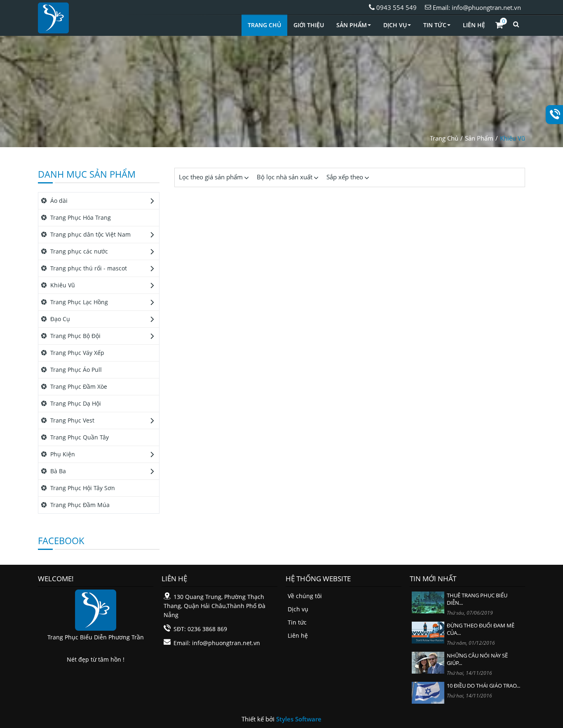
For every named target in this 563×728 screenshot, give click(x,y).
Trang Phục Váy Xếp (76, 353)
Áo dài (58, 200)
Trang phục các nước (78, 251)
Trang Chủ (264, 25)
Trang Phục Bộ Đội (75, 336)
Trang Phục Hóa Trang (80, 217)
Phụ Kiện (62, 454)
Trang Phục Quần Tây (79, 437)
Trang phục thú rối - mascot (88, 268)
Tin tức (297, 622)
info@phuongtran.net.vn (486, 7)
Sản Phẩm (351, 25)
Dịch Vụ (395, 25)
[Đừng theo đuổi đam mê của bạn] (428, 632)
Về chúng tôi (305, 596)
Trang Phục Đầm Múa (79, 505)
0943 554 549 (396, 7)
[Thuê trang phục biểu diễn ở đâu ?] (428, 602)
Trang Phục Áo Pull (75, 369)
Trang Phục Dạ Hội (75, 403)
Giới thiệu (308, 25)
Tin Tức (434, 25)
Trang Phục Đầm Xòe (78, 386)
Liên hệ (298, 635)
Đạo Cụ (59, 319)
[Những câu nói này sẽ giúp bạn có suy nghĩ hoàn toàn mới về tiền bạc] (428, 662)
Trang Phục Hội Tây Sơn (82, 488)
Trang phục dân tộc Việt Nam (90, 234)
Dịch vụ (298, 609)
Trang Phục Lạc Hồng (78, 302)
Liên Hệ (474, 25)
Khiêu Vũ (512, 138)
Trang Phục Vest (71, 420)
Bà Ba (57, 471)
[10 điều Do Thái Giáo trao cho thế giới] (428, 692)
